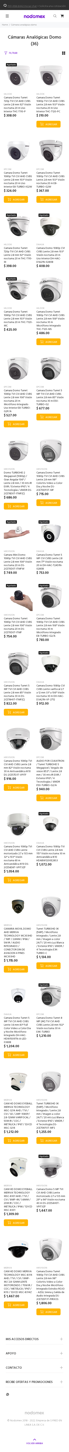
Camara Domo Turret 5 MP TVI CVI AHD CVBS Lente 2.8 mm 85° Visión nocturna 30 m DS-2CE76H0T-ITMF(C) (17, 693)
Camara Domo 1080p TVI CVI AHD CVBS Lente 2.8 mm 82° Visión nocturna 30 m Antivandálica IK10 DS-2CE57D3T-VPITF (18, 768)
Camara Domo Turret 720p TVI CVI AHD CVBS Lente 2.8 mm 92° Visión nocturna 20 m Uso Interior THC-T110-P (17, 105)
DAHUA (40, 245)
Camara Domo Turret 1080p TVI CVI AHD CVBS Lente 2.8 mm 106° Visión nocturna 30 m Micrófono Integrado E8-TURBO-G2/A (50, 627)
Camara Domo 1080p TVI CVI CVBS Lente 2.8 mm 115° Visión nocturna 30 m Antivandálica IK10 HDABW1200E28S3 (50, 853)
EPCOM (7, 169)
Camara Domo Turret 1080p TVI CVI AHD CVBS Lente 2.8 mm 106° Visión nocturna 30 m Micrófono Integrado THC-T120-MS (50, 320)
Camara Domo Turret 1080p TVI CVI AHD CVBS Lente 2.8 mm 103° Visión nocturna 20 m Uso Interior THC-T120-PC (50, 105)
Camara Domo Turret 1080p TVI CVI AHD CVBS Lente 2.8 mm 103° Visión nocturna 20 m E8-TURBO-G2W (50, 180)
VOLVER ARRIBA (34, 1443)
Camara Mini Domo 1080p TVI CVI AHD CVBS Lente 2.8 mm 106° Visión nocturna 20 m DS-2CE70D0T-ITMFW (18, 562)
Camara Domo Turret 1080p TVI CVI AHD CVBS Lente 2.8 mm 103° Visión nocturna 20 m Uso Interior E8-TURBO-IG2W (18, 180)
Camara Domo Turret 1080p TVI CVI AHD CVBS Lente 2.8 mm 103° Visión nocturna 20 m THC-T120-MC (18, 319)
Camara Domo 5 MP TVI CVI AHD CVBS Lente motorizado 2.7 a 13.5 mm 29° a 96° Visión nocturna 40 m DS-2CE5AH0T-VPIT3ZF (50, 1198)
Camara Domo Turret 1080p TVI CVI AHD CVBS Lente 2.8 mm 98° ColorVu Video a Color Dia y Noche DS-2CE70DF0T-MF (50, 481)
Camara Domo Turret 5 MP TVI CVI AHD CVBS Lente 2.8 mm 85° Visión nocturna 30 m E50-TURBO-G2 (50, 397)
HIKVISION (9, 469)
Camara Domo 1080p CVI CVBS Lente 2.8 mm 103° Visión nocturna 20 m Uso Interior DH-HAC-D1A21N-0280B (50, 255)
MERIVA (8, 925)
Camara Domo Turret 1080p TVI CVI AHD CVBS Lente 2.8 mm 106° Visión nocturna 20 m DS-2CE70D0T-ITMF (18, 625)
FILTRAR (13, 53)
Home (5, 25)
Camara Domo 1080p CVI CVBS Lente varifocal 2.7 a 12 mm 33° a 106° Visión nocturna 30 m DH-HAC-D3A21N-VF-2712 (50, 693)
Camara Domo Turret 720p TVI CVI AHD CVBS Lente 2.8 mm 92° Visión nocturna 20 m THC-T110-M (18, 255)
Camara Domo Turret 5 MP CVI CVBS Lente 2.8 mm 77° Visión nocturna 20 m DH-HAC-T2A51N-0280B (49, 562)
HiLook (8, 94)
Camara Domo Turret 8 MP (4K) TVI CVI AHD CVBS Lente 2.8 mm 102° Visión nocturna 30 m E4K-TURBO (50, 1025)
